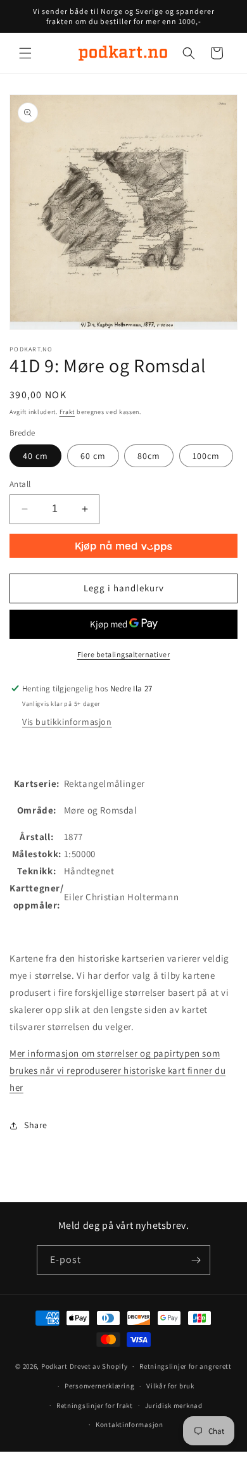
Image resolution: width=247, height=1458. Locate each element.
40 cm (35, 456)
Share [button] (36, 1125)
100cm (206, 456)
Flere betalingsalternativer (123, 654)
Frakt (67, 412)
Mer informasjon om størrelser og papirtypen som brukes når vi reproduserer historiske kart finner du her (117, 1070)
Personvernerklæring (99, 1385)
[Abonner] (196, 1260)
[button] (25, 53)
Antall (20, 484)
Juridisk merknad (174, 1405)
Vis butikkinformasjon (67, 721)
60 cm (93, 456)
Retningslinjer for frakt (94, 1405)
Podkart (54, 1366)
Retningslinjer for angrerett (185, 1366)
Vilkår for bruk (170, 1385)
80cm (148, 456)
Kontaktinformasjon (129, 1424)
